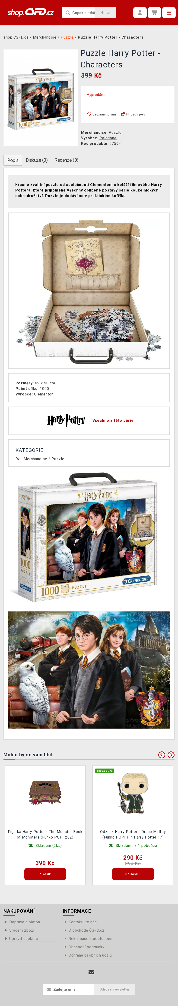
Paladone (108, 138)
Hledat (105, 13)
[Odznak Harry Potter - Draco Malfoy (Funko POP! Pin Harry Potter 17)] (133, 793)
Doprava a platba (24, 922)
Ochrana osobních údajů (90, 955)
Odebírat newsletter (114, 989)
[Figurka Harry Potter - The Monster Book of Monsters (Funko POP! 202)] (45, 793)
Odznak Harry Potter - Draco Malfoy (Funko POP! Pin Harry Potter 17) (133, 834)
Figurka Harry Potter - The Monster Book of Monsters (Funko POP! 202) (45, 834)
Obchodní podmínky (87, 947)
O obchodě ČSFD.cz (87, 930)
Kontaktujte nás (83, 922)
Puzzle (115, 132)
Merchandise (35, 459)
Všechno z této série (113, 420)
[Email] (91, 972)
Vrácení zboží (21, 930)
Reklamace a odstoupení (91, 938)
